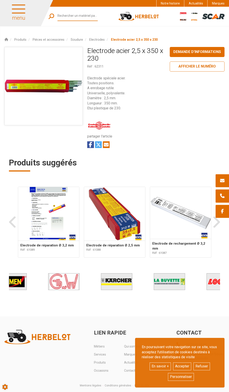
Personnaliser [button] (181, 377)
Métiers (99, 346)
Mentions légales (90, 385)
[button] (134, 40)
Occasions (101, 370)
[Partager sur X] (98, 144)
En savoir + (160, 366)
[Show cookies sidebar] (5, 387)
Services (100, 354)
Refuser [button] (201, 366)
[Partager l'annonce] (106, 144)
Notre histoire (170, 3)
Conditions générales (118, 385)
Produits (100, 362)
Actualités (196, 3)
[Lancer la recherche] (51, 16)
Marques (218, 3)
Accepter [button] (182, 366)
